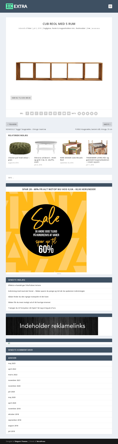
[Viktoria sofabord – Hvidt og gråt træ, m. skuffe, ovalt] (46, 147)
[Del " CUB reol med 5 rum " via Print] (68, 113)
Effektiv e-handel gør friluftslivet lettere (24, 285)
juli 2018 (11, 431)
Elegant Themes (21, 441)
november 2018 (14, 408)
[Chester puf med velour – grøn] (20, 147)
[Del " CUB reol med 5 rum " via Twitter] (32, 113)
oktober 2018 (13, 414)
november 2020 (14, 386)
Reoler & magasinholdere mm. (63, 28)
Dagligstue (47, 28)
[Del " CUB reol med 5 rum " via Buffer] (55, 113)
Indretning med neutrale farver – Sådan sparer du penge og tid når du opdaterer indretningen (46, 291)
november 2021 (14, 380)
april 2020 (12, 403)
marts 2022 (12, 375)
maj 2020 (11, 397)
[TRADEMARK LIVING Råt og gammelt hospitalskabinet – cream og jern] (98, 147)
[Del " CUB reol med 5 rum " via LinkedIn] (50, 113)
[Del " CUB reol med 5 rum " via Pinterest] (45, 113)
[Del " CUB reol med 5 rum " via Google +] (36, 113)
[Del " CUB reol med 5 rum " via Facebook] (27, 113)
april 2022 (12, 369)
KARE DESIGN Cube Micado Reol (71, 159)
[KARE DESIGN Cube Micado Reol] (72, 147)
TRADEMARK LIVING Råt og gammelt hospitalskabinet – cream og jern (97, 160)
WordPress (41, 441)
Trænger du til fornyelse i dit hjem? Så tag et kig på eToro (32, 308)
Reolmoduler (80, 28)
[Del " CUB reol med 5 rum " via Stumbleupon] (59, 113)
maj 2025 (11, 363)
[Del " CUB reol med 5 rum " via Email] (64, 113)
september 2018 (14, 420)
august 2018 (13, 426)
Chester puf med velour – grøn (19, 159)
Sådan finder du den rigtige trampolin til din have (28, 297)
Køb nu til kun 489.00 (21, 98)
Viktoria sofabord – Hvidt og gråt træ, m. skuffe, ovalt (45, 160)
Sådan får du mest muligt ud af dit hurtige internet (29, 302)
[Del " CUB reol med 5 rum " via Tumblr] (41, 113)
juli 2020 (11, 392)
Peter (29, 28)
